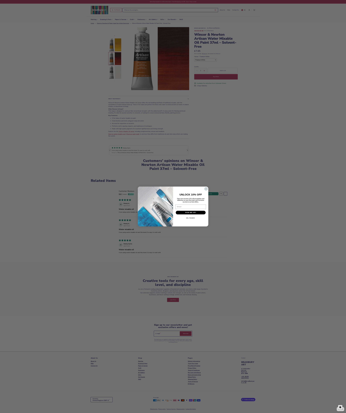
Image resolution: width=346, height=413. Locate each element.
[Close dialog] (206, 188)
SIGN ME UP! (190, 212)
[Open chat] (340, 407)
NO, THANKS (190, 218)
